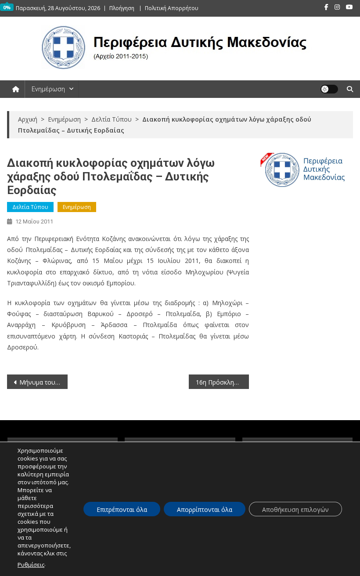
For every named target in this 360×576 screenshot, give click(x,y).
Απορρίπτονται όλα (204, 509)
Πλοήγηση (121, 8)
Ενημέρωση (48, 89)
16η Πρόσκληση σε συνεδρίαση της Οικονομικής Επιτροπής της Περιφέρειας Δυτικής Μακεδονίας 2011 (222, 382)
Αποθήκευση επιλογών (295, 509)
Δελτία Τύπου (30, 207)
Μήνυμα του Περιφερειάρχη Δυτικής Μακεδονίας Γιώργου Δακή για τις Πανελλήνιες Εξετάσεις (43, 382)
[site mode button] (329, 89)
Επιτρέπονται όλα (122, 509)
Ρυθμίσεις (31, 565)
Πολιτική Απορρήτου (171, 8)
